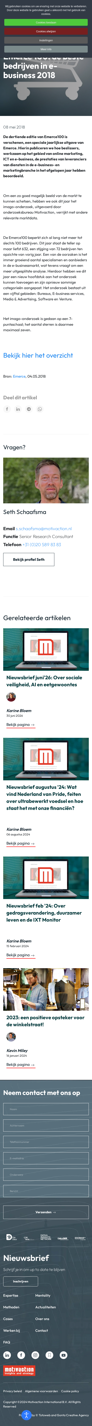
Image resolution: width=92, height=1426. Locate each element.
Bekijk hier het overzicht (38, 355)
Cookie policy (70, 1391)
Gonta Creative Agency (73, 1415)
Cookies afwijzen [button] (46, 31)
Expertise (10, 1295)
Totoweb (44, 1415)
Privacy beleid (12, 1391)
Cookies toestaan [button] (46, 22)
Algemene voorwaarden (41, 1391)
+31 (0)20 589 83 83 (41, 544)
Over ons (42, 1318)
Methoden (11, 1307)
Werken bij (11, 1330)
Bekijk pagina (18, 724)
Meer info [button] (46, 49)
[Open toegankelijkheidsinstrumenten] (26, 1415)
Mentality (42, 1295)
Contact (41, 1330)
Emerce (19, 376)
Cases (8, 1318)
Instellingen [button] (46, 40)
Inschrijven (20, 1281)
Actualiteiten (45, 1307)
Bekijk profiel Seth (29, 559)
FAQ (6, 1342)
